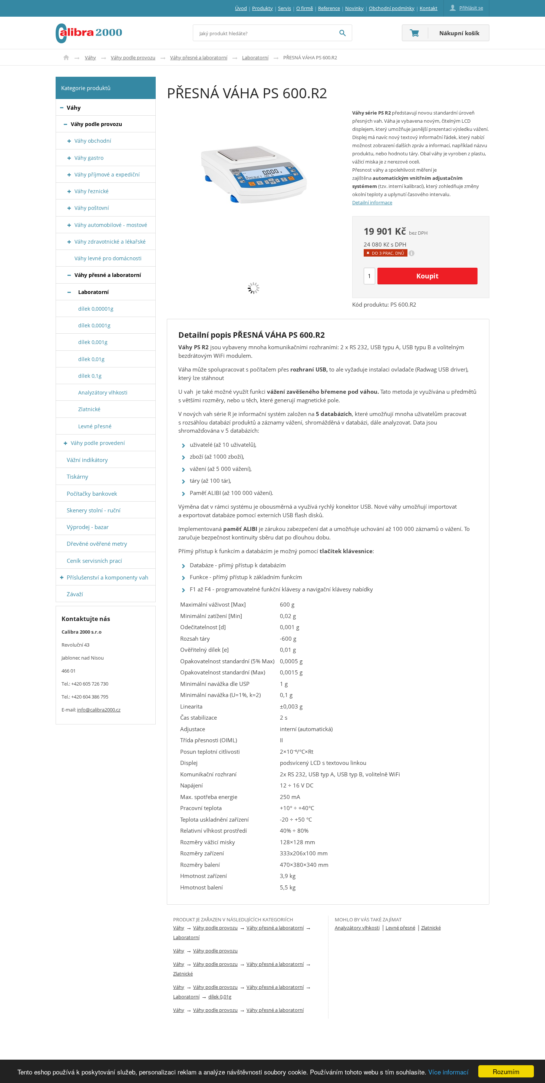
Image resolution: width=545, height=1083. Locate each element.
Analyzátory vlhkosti (357, 927)
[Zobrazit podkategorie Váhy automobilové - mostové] (69, 225)
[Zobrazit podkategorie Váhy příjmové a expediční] (69, 174)
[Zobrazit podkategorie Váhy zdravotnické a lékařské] (69, 242)
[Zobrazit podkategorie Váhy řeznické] (69, 191)
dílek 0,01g (219, 996)
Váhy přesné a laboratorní (198, 57)
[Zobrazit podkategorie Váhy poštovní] (69, 208)
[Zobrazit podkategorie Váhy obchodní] (69, 141)
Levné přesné (400, 927)
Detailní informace (372, 202)
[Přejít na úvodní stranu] (89, 28)
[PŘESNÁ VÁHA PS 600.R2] (253, 165)
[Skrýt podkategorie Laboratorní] (69, 292)
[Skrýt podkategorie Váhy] (61, 107)
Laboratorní (255, 57)
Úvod (66, 57)
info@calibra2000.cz (98, 709)
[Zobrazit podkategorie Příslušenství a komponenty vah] (61, 577)
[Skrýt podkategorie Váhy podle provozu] (65, 124)
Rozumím (506, 1071)
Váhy (90, 57)
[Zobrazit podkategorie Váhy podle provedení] (65, 443)
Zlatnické (183, 973)
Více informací (448, 1071)
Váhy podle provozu (133, 57)
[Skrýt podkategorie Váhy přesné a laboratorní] (69, 275)
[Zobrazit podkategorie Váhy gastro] (69, 158)
